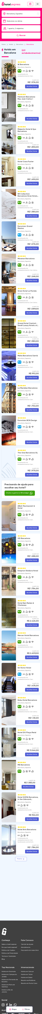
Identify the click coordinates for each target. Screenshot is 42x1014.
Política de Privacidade (10, 953)
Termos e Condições (9, 956)
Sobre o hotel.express (9, 944)
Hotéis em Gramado (9, 971)
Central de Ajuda (27, 944)
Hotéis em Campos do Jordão (9, 975)
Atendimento (25, 947)
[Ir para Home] (11, 4)
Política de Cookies (8, 950)
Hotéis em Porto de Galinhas (8, 986)
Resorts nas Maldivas (28, 980)
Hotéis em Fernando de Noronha (10, 980)
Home (4, 44)
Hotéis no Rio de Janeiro (7, 991)
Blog (3, 959)
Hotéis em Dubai (26, 977)
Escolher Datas (32, 86)
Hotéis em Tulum (27, 974)
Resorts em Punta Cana (29, 983)
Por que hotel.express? (9, 947)
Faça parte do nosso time (30, 950)
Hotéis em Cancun (27, 971)
